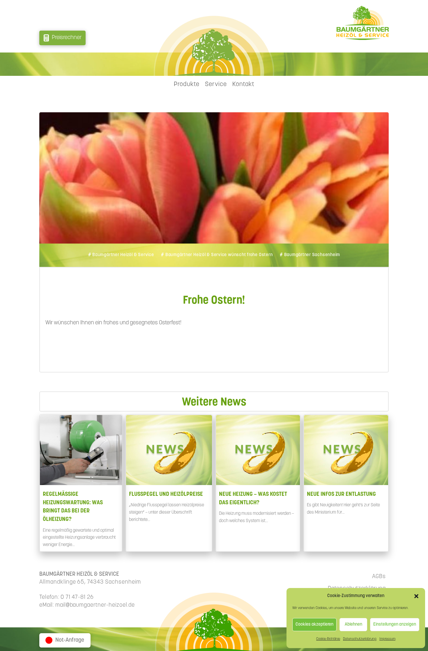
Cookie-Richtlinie (328, 639)
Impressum (387, 639)
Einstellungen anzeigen (394, 624)
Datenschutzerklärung (359, 639)
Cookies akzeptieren (314, 624)
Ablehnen (353, 624)
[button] (416, 596)
